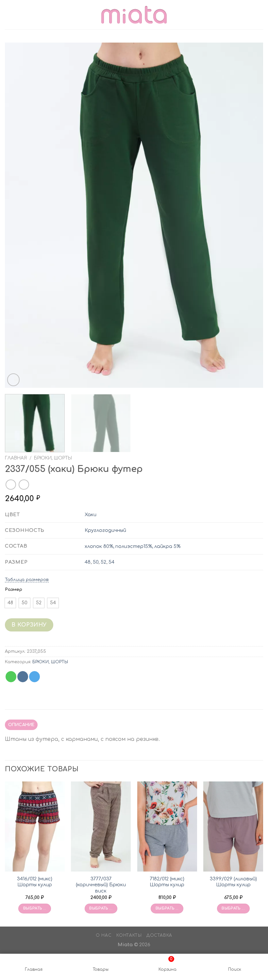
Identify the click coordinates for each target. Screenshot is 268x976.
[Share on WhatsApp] (11, 676)
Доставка (159, 935)
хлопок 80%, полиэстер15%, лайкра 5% (132, 546)
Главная (16, 458)
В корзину (28, 625)
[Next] (250, 215)
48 (88, 562)
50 (95, 562)
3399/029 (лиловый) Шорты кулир (233, 882)
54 (111, 562)
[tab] (21, 725)
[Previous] (18, 215)
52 (103, 562)
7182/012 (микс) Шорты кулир (167, 882)
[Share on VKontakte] (22, 676)
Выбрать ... (34, 908)
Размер (13, 589)
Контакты (129, 935)
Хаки (90, 514)
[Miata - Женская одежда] (134, 14)
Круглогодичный (105, 530)
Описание (21, 725)
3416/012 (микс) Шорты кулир (34, 882)
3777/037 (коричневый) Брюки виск (101, 884)
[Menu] (9, 15)
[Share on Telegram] (34, 676)
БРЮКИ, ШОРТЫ (53, 458)
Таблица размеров (27, 579)
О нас (103, 935)
